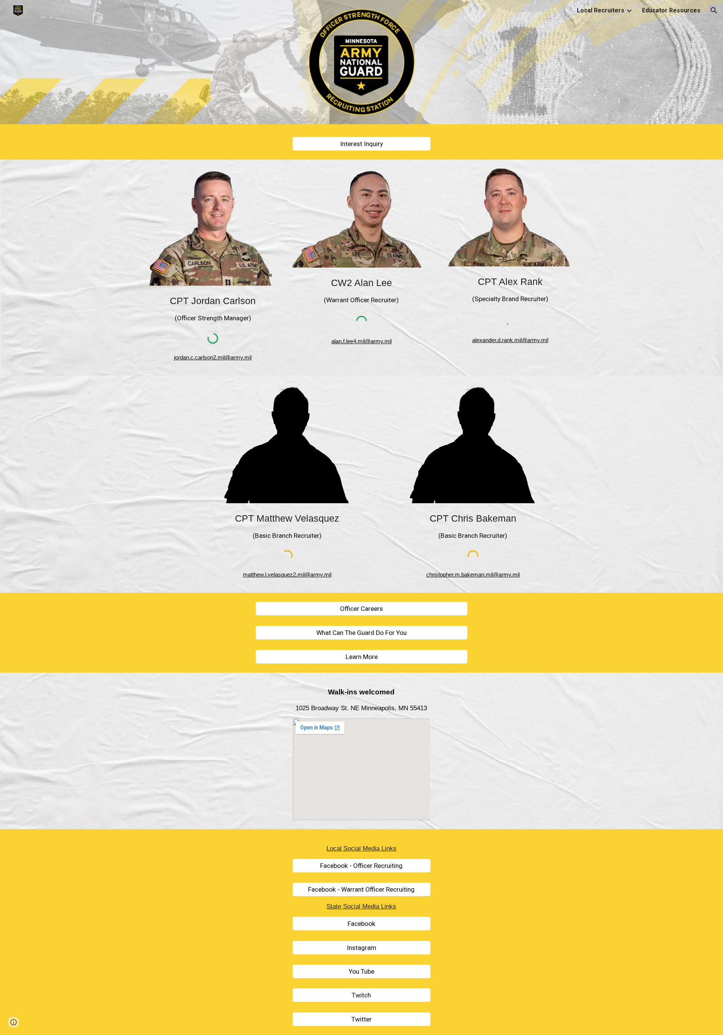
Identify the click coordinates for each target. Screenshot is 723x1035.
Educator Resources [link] (671, 10)
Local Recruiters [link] (600, 10)
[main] (213, 307)
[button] (714, 11)
